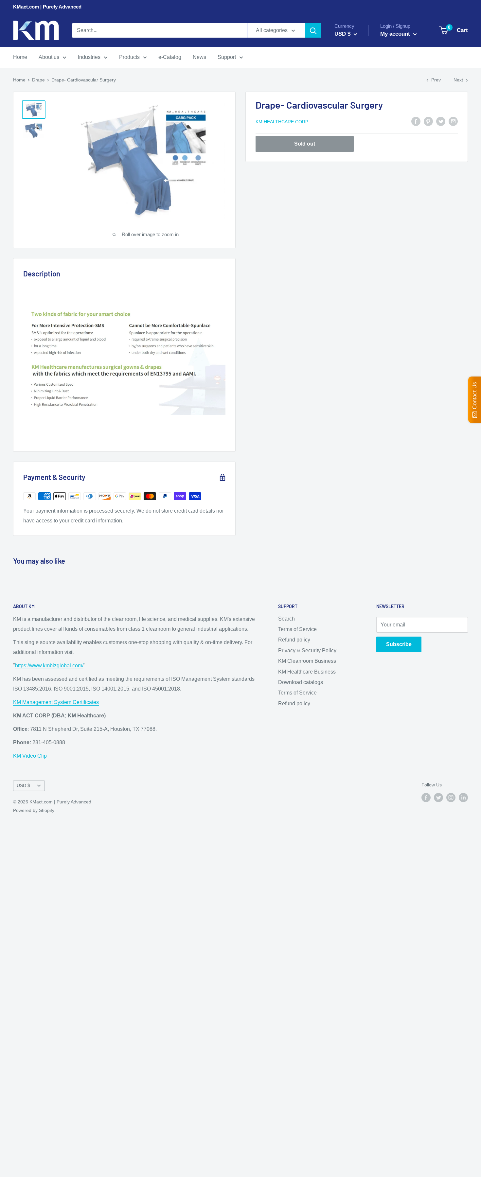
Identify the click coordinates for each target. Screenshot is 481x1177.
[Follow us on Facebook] (426, 797)
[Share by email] (453, 121)
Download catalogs (300, 682)
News (199, 57)
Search (286, 619)
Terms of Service (297, 629)
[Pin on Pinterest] (428, 121)
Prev (436, 79)
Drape (38, 79)
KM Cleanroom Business (307, 661)
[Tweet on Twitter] (440, 121)
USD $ (23, 785)
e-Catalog (169, 57)
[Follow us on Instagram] (450, 797)
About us (49, 57)
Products (129, 57)
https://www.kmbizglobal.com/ (49, 665)
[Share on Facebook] (415, 121)
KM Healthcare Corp (282, 121)
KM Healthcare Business (307, 672)
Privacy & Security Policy (307, 650)
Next (458, 79)
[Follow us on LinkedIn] (463, 797)
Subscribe (399, 644)
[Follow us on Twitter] (438, 797)
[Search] (313, 30)
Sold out (304, 144)
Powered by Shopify (33, 810)
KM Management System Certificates (56, 702)
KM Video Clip (30, 756)
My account (396, 34)
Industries (89, 57)
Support (227, 57)
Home (20, 57)
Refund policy (294, 639)
